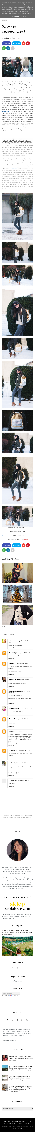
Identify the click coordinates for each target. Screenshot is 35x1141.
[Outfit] (17, 615)
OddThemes (20, 1126)
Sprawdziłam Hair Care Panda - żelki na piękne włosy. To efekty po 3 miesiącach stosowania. (21, 1058)
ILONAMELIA (12, 751)
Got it (23, 16)
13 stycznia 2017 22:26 (22, 719)
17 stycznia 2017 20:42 (22, 763)
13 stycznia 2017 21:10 (26, 708)
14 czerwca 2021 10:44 (23, 780)
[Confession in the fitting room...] (17, 573)
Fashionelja (12, 763)
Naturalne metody (14, 641)
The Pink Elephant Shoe (15, 691)
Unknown (11, 731)
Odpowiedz (11, 648)
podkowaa (11, 663)
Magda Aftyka (12, 653)
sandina (6, 38)
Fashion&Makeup (14, 679)
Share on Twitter (17, 44)
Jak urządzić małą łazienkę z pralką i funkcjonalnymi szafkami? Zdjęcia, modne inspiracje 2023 (20, 1078)
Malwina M (11, 719)
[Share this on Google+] (23, 43)
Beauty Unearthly (13, 708)
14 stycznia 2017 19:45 (21, 731)
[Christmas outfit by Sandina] (17, 594)
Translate (15, 995)
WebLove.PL (17, 1129)
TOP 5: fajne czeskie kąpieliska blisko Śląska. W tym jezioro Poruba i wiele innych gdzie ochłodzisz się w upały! (20, 1068)
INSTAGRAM (28, 699)
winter (4, 20)
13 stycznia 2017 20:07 (22, 663)
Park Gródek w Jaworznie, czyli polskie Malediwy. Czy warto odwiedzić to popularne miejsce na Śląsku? (17, 932)
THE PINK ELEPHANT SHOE (16, 699)
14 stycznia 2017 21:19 (24, 750)
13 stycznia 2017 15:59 (24, 652)
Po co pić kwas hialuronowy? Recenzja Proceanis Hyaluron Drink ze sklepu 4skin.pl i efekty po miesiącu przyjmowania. (20, 1088)
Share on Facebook (7, 44)
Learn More (14, 16)
